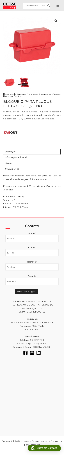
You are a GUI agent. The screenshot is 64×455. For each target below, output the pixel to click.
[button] (56, 21)
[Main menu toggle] (58, 6)
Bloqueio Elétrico (12, 96)
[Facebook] (25, 352)
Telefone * (32, 262)
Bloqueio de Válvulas (49, 94)
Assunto (32, 276)
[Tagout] (11, 132)
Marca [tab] (8, 163)
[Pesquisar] (48, 5)
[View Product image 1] (9, 82)
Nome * (32, 233)
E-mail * (32, 247)
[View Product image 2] (24, 82)
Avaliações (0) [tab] (12, 169)
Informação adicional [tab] (16, 157)
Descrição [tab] (10, 151)
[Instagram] (32, 352)
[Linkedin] (38, 352)
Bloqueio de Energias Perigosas (20, 94)
